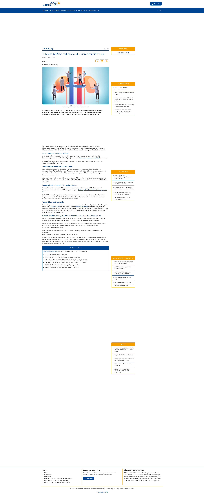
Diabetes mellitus (55, 207)
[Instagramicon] (99, 492)
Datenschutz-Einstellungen (126, 488)
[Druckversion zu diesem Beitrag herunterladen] (97, 61)
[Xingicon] (104, 492)
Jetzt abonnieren (123, 53)
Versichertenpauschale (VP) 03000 (89, 158)
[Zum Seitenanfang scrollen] (201, 493)
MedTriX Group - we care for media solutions (57, 482)
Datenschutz (108, 488)
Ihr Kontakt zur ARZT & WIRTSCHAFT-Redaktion (58, 478)
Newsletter (47, 477)
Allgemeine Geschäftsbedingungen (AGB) (56, 480)
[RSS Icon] (102, 492)
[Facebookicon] (97, 492)
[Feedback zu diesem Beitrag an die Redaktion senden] (107, 61)
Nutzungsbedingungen (97, 488)
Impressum (87, 488)
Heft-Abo (115, 488)
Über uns (47, 473)
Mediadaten (47, 475)
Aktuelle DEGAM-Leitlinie (50, 251)
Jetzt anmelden (89, 478)
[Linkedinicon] (107, 492)
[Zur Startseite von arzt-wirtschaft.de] (51, 4)
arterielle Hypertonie (81, 207)
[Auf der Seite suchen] (160, 10)
